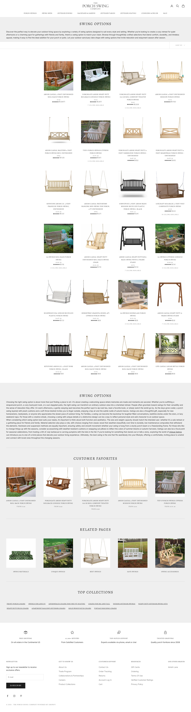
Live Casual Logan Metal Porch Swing (170, 367)
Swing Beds (47, 13)
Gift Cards (135, 667)
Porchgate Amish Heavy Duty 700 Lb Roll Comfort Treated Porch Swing (133, 97)
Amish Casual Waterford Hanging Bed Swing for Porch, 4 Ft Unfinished (95, 206)
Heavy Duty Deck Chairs (18, 608)
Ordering (135, 671)
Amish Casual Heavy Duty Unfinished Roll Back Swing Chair (96, 259)
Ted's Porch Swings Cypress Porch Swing (95, 151)
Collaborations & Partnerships (71, 676)
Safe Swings (132, 572)
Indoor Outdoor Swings (124, 604)
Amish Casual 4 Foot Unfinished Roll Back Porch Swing (95, 367)
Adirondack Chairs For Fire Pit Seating (67, 604)
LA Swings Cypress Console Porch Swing (170, 258)
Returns (102, 676)
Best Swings (95, 572)
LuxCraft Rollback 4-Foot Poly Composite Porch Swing (170, 205)
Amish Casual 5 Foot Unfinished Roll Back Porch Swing (133, 367)
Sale (165, 13)
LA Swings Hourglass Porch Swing (133, 314)
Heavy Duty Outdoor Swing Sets (153, 604)
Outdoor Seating (128, 13)
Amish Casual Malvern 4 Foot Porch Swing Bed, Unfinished (58, 151)
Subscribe (16, 685)
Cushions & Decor (149, 13)
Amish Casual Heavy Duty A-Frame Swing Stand (170, 314)
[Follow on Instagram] (14, 696)
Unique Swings (175, 432)
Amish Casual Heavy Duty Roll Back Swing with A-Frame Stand (133, 259)
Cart (100, 684)
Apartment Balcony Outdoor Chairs (48, 608)
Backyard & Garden (86, 13)
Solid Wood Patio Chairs (79, 608)
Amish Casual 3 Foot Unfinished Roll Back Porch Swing (58, 95)
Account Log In (105, 680)
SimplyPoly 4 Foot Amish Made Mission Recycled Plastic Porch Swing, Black (133, 206)
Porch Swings (30, 13)
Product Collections (67, 684)
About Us (63, 667)
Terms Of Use (137, 676)
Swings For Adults (36, 604)
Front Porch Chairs (16, 604)
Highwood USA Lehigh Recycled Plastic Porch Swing (58, 314)
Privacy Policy (137, 684)
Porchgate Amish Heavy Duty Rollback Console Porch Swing (95, 95)
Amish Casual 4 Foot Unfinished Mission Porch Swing (170, 95)
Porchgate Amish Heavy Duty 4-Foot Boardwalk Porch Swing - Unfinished (170, 153)
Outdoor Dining (65, 13)
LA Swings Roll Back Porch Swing (58, 258)
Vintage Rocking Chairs (105, 608)
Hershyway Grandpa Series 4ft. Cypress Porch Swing (96, 314)
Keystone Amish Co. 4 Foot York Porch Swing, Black (58, 367)
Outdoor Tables (108, 13)
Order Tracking (105, 671)
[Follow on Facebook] (7, 696)
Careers (62, 680)
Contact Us (103, 667)
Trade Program (65, 671)
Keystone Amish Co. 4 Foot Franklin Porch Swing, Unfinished (59, 206)
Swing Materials (21, 572)
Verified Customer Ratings (142, 680)
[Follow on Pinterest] (21, 696)
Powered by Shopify (47, 704)
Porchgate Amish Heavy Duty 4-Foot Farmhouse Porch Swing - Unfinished (133, 153)
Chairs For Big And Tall (99, 604)
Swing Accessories (170, 572)
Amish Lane (173, 667)
